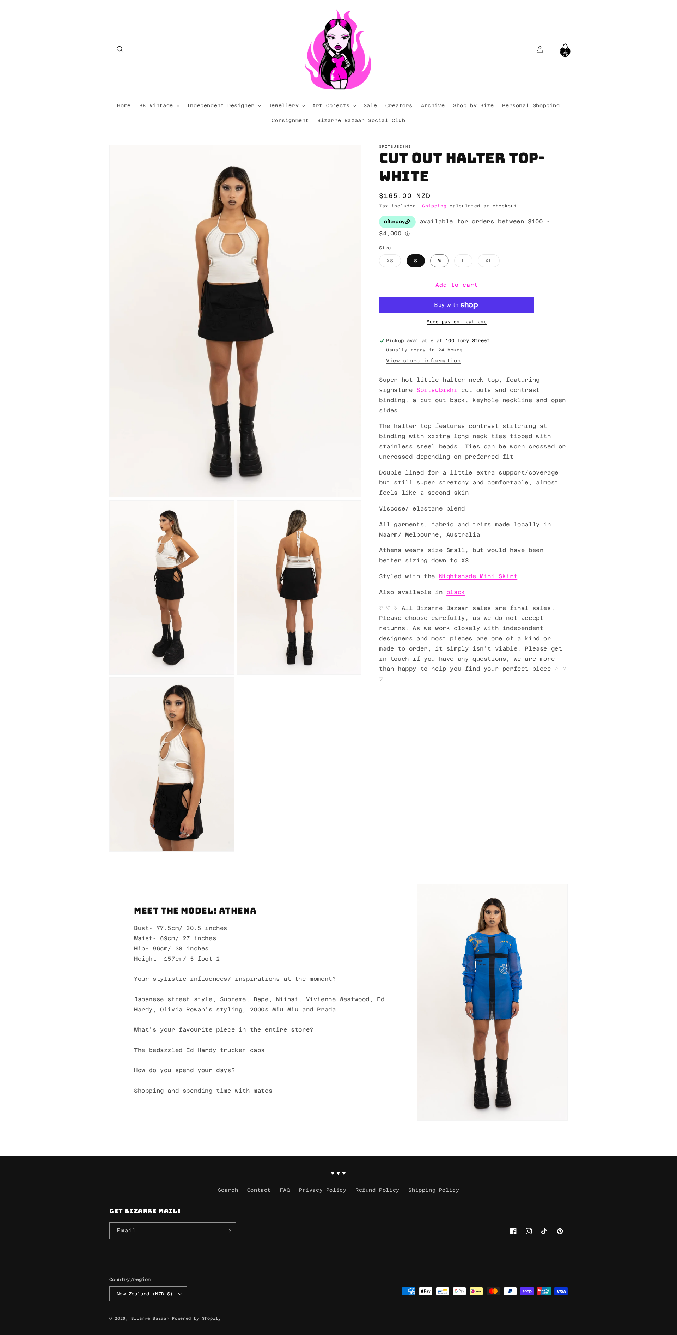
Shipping (434, 206)
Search (228, 1190)
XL (492, 262)
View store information (423, 360)
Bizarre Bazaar (150, 1318)
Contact (259, 1190)
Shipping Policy (433, 1190)
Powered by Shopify (196, 1318)
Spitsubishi (437, 390)
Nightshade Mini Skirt (478, 576)
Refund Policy (377, 1190)
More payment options (457, 322)
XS (393, 262)
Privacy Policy (322, 1190)
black (455, 592)
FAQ (285, 1190)
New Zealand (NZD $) (145, 1294)
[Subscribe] (228, 1230)
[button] (120, 49)
